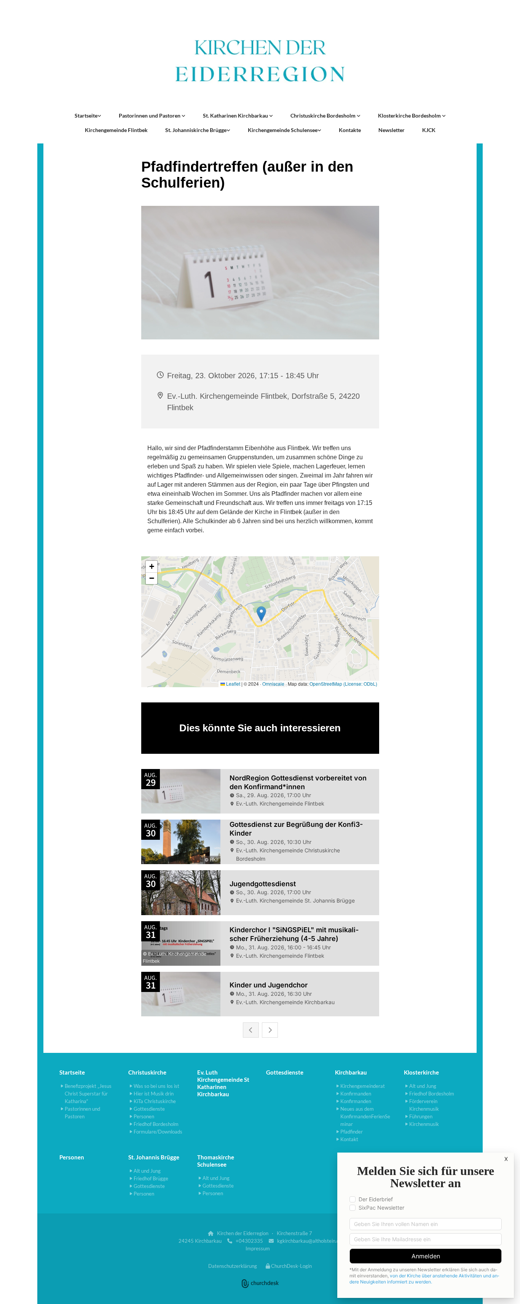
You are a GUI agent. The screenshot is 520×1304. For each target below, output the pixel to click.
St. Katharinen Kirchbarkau (236, 115)
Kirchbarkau (351, 1072)
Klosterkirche (421, 1072)
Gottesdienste (284, 1072)
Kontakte (350, 130)
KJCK (428, 130)
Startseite (86, 115)
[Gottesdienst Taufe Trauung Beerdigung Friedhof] (271, 115)
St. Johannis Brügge (153, 1157)
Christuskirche (147, 1072)
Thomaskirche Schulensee (215, 1161)
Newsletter (391, 130)
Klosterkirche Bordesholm (410, 115)
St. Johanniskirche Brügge (196, 130)
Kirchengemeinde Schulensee (282, 130)
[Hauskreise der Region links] (99, 115)
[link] (88, 115)
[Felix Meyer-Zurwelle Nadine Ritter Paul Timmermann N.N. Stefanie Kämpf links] (183, 115)
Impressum (258, 1248)
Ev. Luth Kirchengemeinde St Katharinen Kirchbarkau (223, 1083)
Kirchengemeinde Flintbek (116, 130)
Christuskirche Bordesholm (323, 115)
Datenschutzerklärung (232, 1266)
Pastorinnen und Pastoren (150, 115)
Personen (71, 1157)
